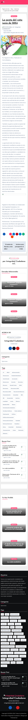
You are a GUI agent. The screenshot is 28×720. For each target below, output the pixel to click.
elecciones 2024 (7, 391)
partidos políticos (7, 410)
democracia (6, 382)
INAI (22, 394)
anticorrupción (16, 372)
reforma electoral (7, 423)
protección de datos (8, 420)
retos (4, 427)
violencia (5, 433)
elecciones (5, 388)
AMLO (8, 372)
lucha (11, 401)
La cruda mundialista (8, 468)
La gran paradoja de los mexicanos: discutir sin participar (9, 447)
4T (3, 372)
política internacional (8, 417)
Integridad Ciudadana (14, 698)
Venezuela (20, 430)
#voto (22, 32)
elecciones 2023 (15, 388)
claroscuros (6, 375)
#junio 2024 (7, 32)
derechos (20, 382)
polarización (6, 414)
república (17, 423)
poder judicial (18, 410)
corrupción (14, 378)
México (13, 404)
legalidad (5, 401)
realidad (18, 420)
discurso (5, 385)
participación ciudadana (9, 407)
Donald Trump (13, 385)
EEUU (20, 385)
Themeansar (13, 717)
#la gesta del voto (15, 32)
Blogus (23, 715)
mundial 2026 (6, 404)
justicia (17, 398)
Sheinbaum (19, 427)
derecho (13, 382)
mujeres (18, 401)
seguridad (10, 427)
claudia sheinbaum (16, 375)
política (14, 414)
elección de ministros (19, 391)
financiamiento (7, 394)
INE (3, 398)
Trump (14, 430)
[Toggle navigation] (2, 2)
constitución (6, 378)
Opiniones (14, 16)
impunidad (15, 394)
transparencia (6, 430)
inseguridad (10, 398)
